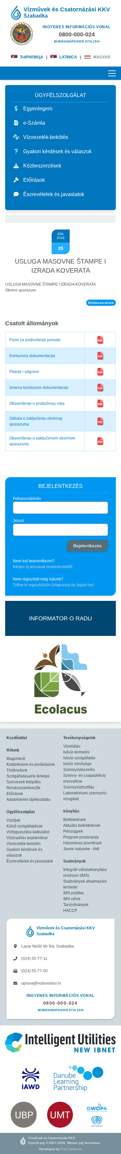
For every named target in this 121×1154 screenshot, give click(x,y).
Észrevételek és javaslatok (29, 861)
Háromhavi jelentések (82, 843)
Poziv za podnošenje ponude (35, 340)
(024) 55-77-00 (34, 971)
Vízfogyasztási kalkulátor (28, 832)
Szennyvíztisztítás (78, 787)
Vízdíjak (13, 820)
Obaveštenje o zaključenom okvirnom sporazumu (42, 441)
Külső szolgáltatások (24, 826)
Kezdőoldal (16, 738)
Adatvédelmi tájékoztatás (28, 799)
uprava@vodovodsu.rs (40, 983)
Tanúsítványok (75, 904)
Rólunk (12, 750)
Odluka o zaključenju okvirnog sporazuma (35, 421)
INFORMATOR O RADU (60, 618)
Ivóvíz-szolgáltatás (79, 758)
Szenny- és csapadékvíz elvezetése (84, 778)
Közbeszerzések (101, 302)
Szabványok (74, 861)
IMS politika (73, 893)
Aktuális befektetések (81, 825)
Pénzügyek (73, 831)
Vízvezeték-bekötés (23, 843)
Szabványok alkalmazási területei (85, 884)
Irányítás (71, 811)
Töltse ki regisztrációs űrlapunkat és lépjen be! (53, 585)
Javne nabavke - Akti (81, 849)
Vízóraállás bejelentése (27, 838)
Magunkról (15, 758)
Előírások (14, 793)
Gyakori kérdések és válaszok (24, 852)
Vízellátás (71, 746)
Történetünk (16, 770)
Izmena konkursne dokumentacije (38, 387)
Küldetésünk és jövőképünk (30, 764)
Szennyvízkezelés (79, 769)
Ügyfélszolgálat (20, 812)
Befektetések (74, 819)
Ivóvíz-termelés (76, 752)
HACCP (70, 910)
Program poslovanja (81, 837)
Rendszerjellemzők (23, 788)
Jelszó (18, 520)
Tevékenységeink (79, 738)
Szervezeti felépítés (23, 782)
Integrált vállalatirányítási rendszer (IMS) (85, 872)
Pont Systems (71, 1149)
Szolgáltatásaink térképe (28, 776)
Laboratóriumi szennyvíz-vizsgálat (85, 796)
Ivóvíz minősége (77, 764)
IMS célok (71, 899)
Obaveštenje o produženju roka (37, 403)
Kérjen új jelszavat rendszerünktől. (43, 567)
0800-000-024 (60, 1003)
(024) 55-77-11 (33, 958)
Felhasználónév (27, 498)
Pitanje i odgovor (24, 371)
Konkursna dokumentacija (32, 356)
